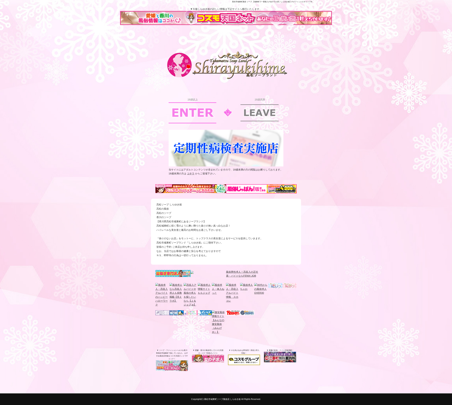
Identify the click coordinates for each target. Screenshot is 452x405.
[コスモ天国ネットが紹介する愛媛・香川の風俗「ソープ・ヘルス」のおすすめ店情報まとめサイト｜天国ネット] (172, 367)
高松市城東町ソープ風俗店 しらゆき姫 (222, 399)
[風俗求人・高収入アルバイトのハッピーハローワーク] (162, 304)
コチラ (190, 173)
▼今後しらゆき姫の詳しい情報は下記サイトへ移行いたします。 (226, 9)
